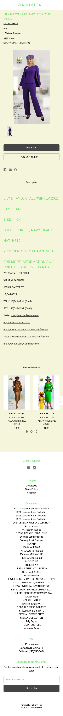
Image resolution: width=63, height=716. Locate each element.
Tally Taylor (31, 621)
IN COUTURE (31, 561)
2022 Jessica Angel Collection (31, 515)
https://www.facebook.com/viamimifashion (26, 329)
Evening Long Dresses (31, 536)
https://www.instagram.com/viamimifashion (26, 336)
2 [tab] (31, 431)
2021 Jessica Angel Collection (31, 512)
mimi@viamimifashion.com (25, 315)
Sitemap (31, 492)
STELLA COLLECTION (31, 617)
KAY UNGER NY (31, 575)
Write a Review (13, 33)
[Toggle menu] (4, 4)
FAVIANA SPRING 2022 (31, 554)
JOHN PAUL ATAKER (31, 572)
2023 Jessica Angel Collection (31, 519)
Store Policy (31, 489)
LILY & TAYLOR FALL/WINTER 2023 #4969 (16, 420)
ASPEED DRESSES (31, 529)
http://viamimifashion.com (17, 322)
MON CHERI (31, 596)
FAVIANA (31, 543)
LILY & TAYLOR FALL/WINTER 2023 (31, 586)
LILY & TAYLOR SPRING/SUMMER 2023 (31, 589)
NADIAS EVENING (31, 603)
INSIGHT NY (31, 565)
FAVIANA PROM (31, 547)
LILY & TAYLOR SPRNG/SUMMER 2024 (32, 593)
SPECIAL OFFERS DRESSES (31, 607)
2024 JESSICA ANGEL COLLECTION (31, 522)
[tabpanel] (17, 402)
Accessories (31, 526)
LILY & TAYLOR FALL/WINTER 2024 (31, 582)
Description (31, 182)
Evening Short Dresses (31, 540)
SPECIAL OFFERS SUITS (31, 614)
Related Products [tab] (31, 367)
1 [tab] (27, 431)
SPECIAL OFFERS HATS (31, 610)
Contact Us (31, 485)
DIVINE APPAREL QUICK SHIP (31, 533)
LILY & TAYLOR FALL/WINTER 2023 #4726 (46, 420)
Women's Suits (31, 628)
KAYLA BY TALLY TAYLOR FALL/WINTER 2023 (31, 579)
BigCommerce (36, 705)
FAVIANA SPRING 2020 (31, 550)
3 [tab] (36, 431)
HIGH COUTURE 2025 (31, 558)
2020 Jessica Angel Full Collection (31, 508)
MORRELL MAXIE (31, 600)
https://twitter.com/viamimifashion (21, 343)
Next (60, 400)
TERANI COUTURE (31, 624)
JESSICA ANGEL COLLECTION (31, 568)
